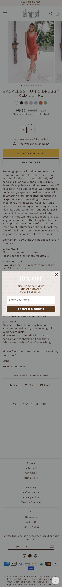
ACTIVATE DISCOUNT (31, 309)
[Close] (56, 274)
